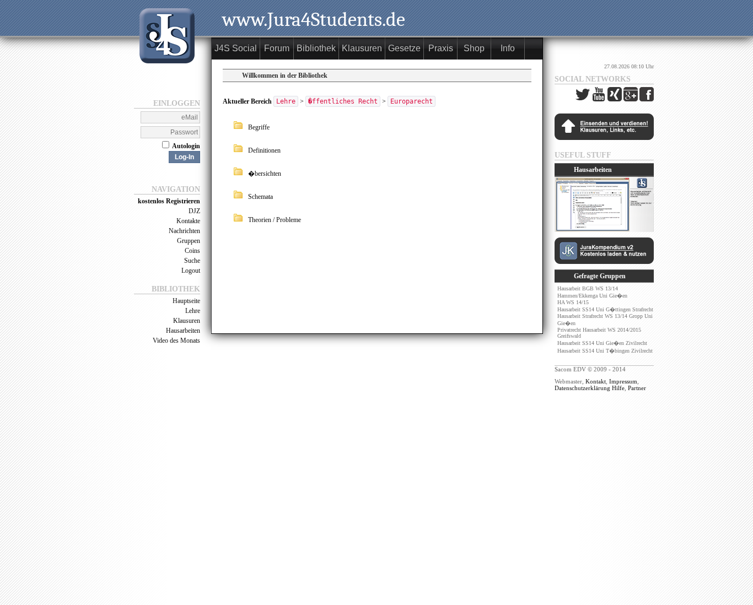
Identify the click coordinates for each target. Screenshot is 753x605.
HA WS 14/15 (573, 302)
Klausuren (186, 321)
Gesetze (404, 48)
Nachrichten (184, 231)
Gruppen (188, 241)
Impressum (623, 381)
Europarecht (411, 101)
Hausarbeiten (183, 330)
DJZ (194, 211)
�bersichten (264, 173)
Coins (192, 251)
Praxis (440, 48)
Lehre (192, 311)
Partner (637, 388)
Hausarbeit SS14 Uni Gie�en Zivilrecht (602, 343)
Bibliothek (316, 48)
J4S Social (235, 48)
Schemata (260, 197)
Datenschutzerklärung (582, 388)
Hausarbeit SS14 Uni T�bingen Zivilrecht (605, 351)
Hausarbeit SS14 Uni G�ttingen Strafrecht (605, 309)
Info (508, 48)
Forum (276, 48)
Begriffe (259, 127)
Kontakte (188, 221)
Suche (192, 260)
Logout (190, 270)
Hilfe (618, 388)
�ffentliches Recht (343, 101)
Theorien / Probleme (274, 220)
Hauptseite (186, 301)
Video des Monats (176, 340)
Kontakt (595, 381)
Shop (474, 48)
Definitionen (264, 150)
